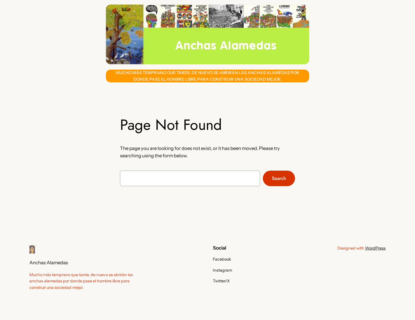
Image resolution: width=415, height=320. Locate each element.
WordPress (375, 248)
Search (279, 178)
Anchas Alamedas (48, 262)
